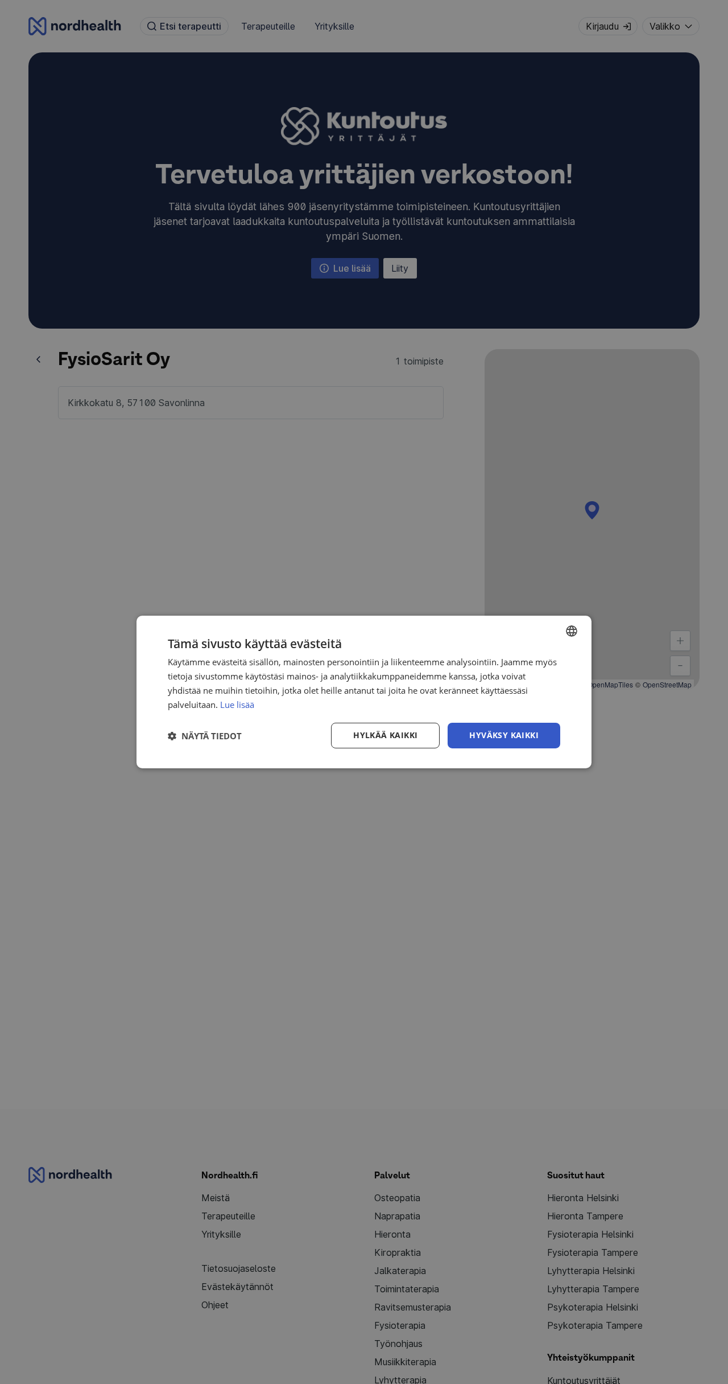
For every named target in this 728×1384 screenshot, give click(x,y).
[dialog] (364, 692)
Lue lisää (237, 704)
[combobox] (571, 631)
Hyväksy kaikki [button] (504, 735)
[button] (205, 736)
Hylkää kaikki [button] (385, 735)
